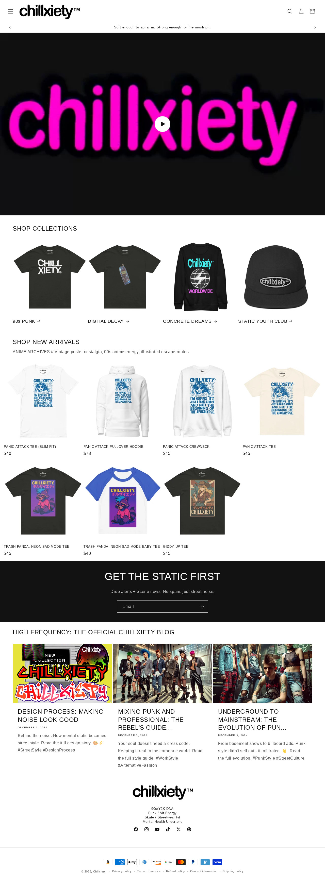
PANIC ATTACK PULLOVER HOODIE (114, 447)
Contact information (203, 871)
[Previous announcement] (9, 27)
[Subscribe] (202, 607)
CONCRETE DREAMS (187, 321)
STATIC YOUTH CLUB (262, 321)
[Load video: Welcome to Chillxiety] (162, 124)
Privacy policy (122, 871)
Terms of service (149, 871)
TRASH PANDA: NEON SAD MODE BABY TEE (122, 547)
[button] (10, 11)
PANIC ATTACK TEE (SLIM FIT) (30, 447)
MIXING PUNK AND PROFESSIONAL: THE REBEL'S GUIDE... (151, 719)
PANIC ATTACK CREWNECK (186, 447)
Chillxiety (99, 871)
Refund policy (175, 871)
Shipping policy (233, 871)
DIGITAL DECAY (106, 321)
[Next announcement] (315, 27)
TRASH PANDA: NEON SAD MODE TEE (37, 547)
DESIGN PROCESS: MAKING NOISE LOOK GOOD (61, 715)
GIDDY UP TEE (175, 547)
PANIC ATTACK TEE (259, 447)
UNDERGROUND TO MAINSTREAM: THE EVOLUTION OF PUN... (252, 719)
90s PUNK (24, 321)
